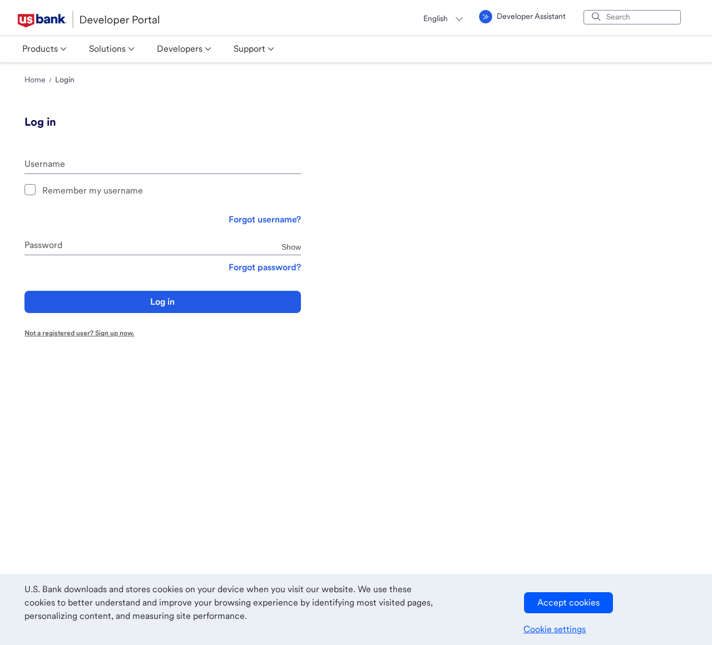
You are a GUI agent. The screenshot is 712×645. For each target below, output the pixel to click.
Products (40, 48)
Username (44, 163)
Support (249, 48)
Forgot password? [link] (265, 267)
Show (291, 246)
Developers (179, 48)
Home (35, 79)
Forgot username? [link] (265, 219)
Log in (162, 301)
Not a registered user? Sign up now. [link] (79, 333)
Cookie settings (554, 629)
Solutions (107, 48)
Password (43, 245)
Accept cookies (568, 602)
